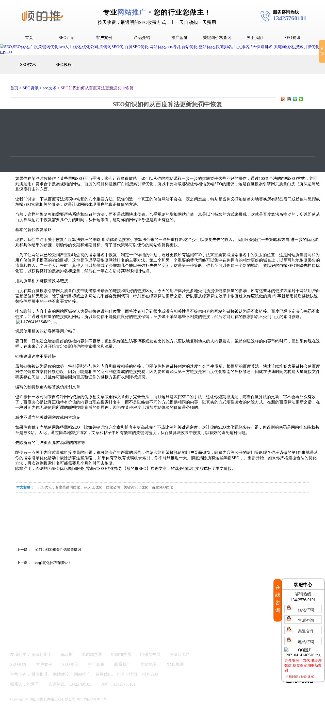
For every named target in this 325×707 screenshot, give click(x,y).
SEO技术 (28, 64)
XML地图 (175, 664)
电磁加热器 (92, 654)
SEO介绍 (67, 37)
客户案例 (104, 37)
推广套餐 (179, 37)
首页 (29, 37)
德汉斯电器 (179, 654)
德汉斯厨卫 (41, 654)
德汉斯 (67, 654)
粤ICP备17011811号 (92, 699)
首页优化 (103, 674)
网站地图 (148, 664)
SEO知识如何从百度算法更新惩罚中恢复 (97, 88)
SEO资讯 (292, 37)
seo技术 (49, 88)
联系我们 (122, 664)
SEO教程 (64, 64)
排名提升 (39, 674)
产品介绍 (142, 37)
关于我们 (255, 37)
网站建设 (61, 674)
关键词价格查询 (217, 37)
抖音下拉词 (127, 674)
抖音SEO (150, 674)
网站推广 (82, 674)
